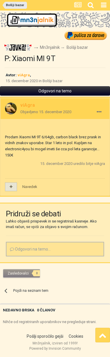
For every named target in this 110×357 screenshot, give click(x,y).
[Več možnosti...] (99, 111)
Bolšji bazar (52, 81)
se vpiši (32, 227)
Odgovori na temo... (32, 249)
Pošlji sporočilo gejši (45, 336)
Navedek (29, 186)
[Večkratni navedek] (11, 186)
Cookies (76, 336)
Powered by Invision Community (55, 348)
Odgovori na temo (55, 91)
